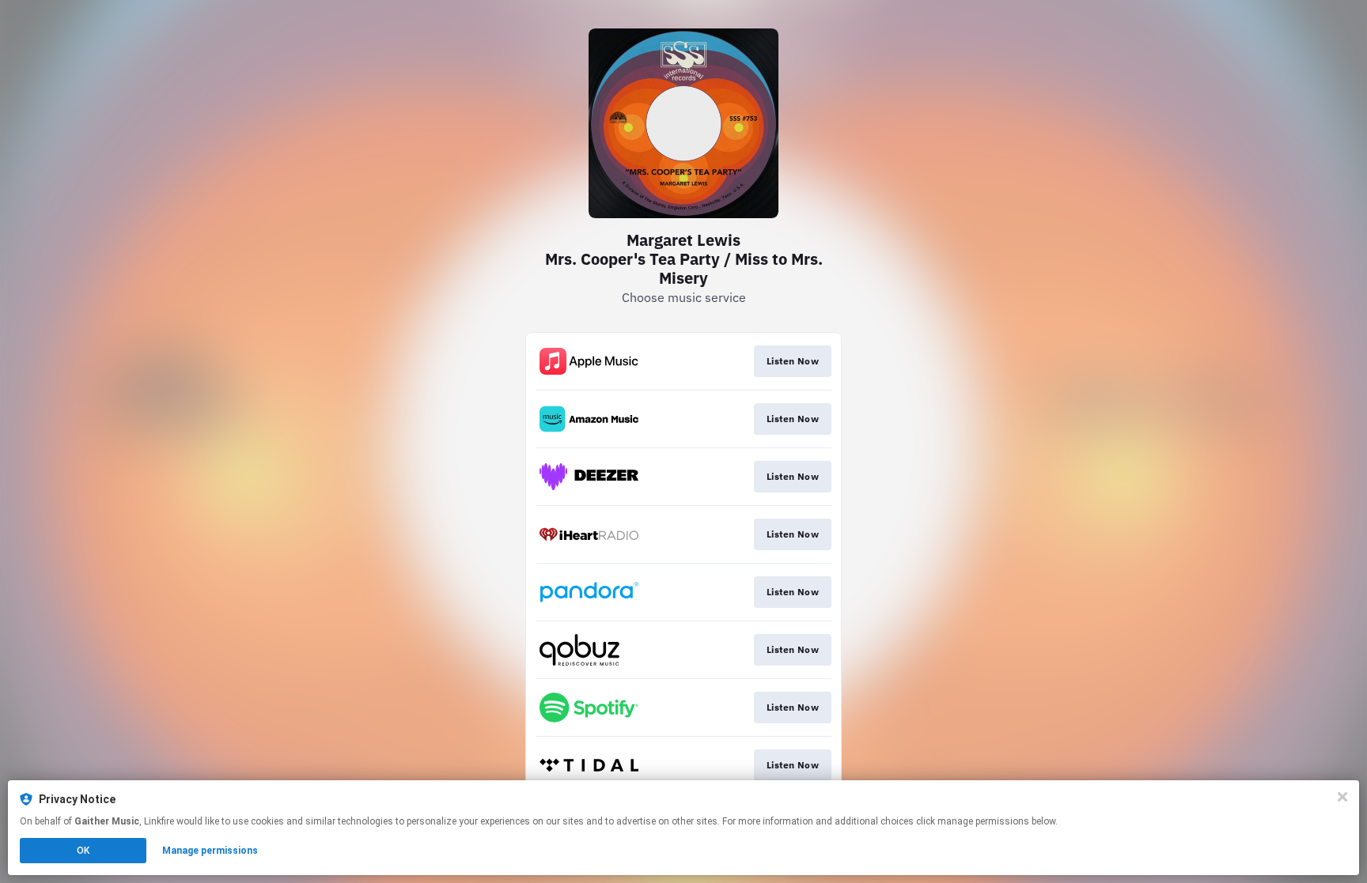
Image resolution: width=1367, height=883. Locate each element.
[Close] (1342, 796)
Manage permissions (210, 850)
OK (83, 850)
